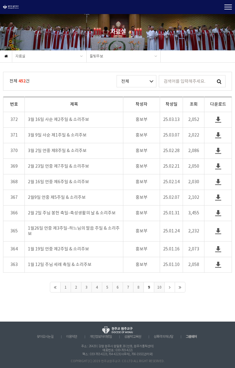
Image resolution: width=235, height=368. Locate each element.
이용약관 (71, 337)
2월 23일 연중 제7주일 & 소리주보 (58, 166)
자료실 (20, 56)
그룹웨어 (191, 337)
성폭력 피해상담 (163, 337)
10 (159, 288)
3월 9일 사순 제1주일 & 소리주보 (57, 135)
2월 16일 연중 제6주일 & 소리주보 (58, 182)
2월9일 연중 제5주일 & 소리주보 (57, 197)
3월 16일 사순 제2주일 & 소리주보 (58, 119)
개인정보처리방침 (101, 337)
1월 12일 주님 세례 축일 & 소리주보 (59, 264)
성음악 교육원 (132, 337)
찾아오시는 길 (45, 337)
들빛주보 (96, 56)
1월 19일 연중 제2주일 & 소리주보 (58, 249)
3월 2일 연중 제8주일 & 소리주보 (57, 150)
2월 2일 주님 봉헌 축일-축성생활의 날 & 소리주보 (72, 213)
